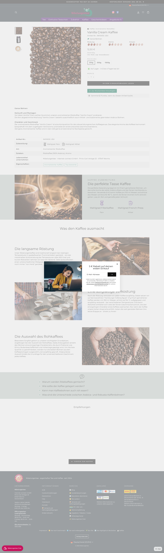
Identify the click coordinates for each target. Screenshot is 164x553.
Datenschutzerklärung (102, 282)
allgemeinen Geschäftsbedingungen (97, 284)
